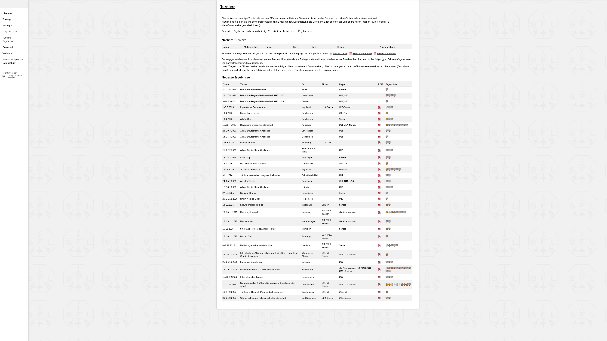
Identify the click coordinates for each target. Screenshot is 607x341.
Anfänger (7, 25)
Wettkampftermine (362, 53)
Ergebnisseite (305, 31)
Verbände (7, 53)
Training (7, 19)
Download (8, 47)
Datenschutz (9, 63)
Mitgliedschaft (10, 31)
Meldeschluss (340, 53)
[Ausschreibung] (379, 107)
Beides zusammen (386, 53)
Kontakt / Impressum (13, 59)
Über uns (7, 13)
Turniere (7, 37)
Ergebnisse (8, 41)
